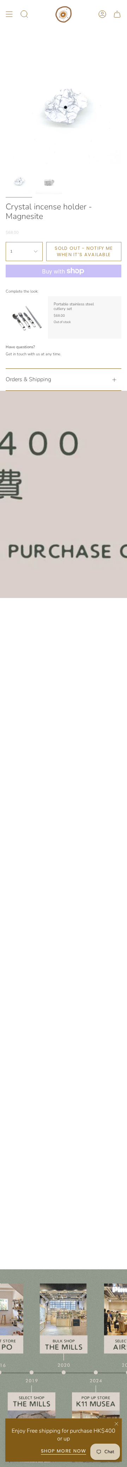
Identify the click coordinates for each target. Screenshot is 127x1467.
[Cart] (117, 14)
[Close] (116, 1423)
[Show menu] (9, 14)
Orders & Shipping (28, 379)
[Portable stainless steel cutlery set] (27, 317)
